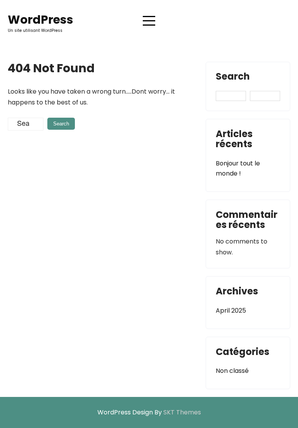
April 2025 (231, 310)
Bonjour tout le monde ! (238, 168)
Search (233, 77)
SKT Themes (182, 412)
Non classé (232, 370)
